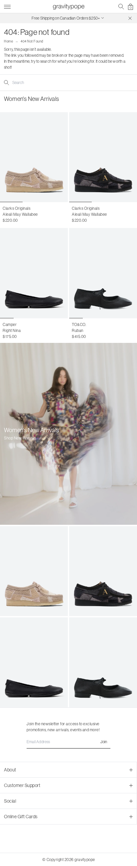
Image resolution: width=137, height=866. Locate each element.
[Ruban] (103, 273)
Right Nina (12, 330)
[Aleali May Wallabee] (34, 157)
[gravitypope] (68, 6)
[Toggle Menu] (7, 6)
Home (8, 41)
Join (103, 741)
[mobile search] (121, 7)
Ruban (77, 330)
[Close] (130, 18)
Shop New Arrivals (20, 437)
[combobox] (39, 82)
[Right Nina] (34, 273)
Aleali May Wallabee (20, 214)
